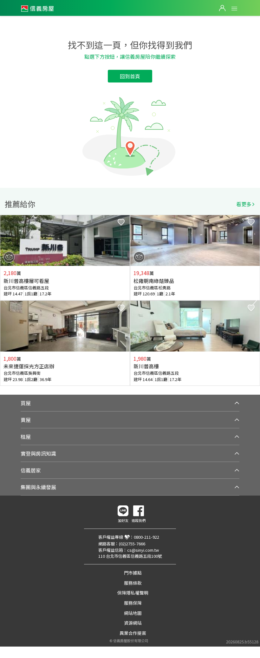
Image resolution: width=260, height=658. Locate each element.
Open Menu (234, 8)
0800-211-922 (146, 537)
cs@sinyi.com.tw (143, 550)
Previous (5, 300)
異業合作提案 (133, 633)
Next (255, 300)
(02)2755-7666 (132, 544)
